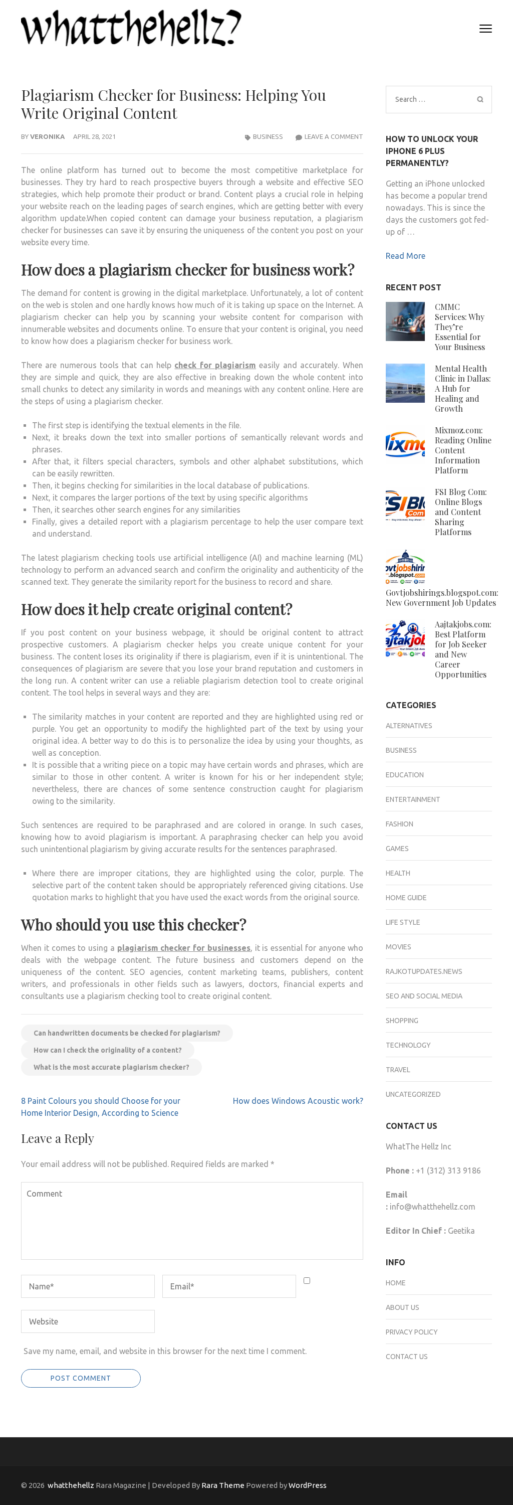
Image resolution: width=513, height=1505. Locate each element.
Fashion (399, 824)
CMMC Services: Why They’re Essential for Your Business (460, 326)
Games (397, 849)
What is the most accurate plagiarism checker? (111, 1067)
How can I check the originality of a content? (108, 1050)
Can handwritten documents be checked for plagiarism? (127, 1033)
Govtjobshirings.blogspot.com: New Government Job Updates (442, 597)
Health (398, 873)
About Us (402, 1307)
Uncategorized (413, 1094)
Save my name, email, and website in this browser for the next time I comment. (165, 1351)
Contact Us (407, 1357)
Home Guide (406, 898)
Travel (398, 1070)
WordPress (308, 1485)
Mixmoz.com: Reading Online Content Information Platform (463, 450)
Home (396, 1283)
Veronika (47, 136)
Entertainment (413, 799)
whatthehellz (71, 1485)
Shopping (402, 1021)
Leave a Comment (334, 136)
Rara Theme (222, 1485)
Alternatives (409, 726)
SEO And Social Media (424, 996)
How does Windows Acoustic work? (298, 1100)
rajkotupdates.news (424, 971)
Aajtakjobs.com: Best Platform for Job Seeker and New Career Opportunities (463, 649)
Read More (405, 255)
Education (405, 775)
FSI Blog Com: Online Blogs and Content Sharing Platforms (461, 511)
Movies (398, 947)
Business (268, 136)
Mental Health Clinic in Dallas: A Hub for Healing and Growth (463, 388)
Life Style (403, 922)
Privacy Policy (412, 1332)
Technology (408, 1045)
